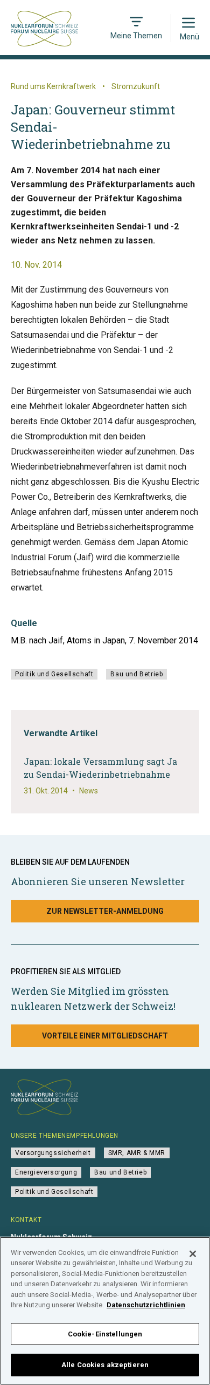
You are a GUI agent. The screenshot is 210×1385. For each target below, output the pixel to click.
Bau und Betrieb (136, 674)
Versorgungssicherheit (53, 1153)
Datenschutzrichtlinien (146, 1305)
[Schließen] (193, 1254)
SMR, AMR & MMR (136, 1153)
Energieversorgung (46, 1172)
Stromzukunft (135, 86)
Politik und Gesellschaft (54, 674)
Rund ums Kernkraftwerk (53, 86)
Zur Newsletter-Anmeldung (105, 911)
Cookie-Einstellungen (105, 1334)
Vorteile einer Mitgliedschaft (105, 1035)
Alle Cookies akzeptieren (105, 1365)
